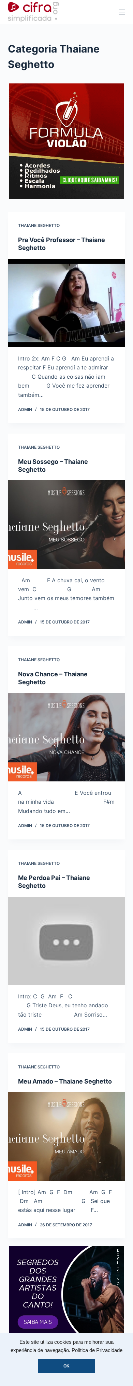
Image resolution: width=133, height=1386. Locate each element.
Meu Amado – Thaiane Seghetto (65, 1081)
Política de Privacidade (97, 1350)
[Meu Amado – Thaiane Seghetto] (66, 1136)
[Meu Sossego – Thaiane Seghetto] (66, 524)
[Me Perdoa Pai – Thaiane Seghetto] (66, 941)
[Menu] (122, 12)
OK (66, 1366)
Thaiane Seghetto (39, 225)
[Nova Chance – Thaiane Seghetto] (66, 737)
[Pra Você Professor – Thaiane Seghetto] (66, 303)
